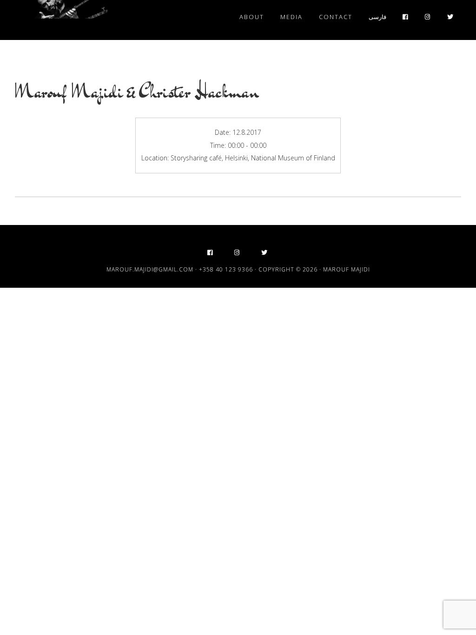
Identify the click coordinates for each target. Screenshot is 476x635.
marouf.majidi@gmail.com (149, 269)
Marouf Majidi (61, 17)
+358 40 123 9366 (226, 269)
